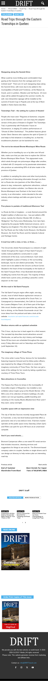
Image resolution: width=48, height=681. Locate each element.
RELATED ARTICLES (15, 497)
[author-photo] (24, 482)
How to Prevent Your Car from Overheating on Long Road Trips (39, 515)
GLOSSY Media (19, 652)
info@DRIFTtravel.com (28, 663)
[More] (37, 31)
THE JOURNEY (12, 9)
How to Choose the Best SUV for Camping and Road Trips (23, 515)
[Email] (32, 31)
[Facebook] (3, 31)
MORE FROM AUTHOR (32, 497)
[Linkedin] (26, 31)
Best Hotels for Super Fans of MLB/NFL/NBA (36, 469)
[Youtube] (32, 668)
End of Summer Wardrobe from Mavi (11, 469)
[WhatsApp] (20, 31)
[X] (9, 31)
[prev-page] (22, 522)
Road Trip (23, 9)
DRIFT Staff (24, 490)
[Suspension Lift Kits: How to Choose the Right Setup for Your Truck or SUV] (8, 506)
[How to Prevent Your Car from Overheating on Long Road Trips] (39, 506)
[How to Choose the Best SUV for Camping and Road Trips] (24, 506)
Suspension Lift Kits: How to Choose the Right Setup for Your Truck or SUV (8, 515)
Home (3, 9)
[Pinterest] (15, 31)
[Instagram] (21, 668)
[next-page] (25, 522)
